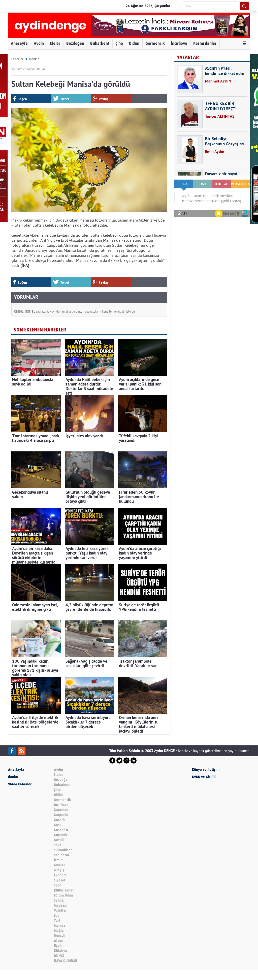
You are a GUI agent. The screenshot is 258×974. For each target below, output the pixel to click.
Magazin (60, 905)
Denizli (59, 936)
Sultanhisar (63, 850)
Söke (58, 845)
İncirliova (179, 43)
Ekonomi (61, 875)
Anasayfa (19, 43)
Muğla (59, 930)
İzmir (58, 860)
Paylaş (103, 99)
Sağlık (59, 900)
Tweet (64, 99)
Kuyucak (60, 835)
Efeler (55, 43)
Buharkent (99, 43)
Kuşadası (61, 830)
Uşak (58, 946)
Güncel (59, 865)
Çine (119, 43)
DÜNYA (59, 956)
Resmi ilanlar (204, 43)
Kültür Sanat (64, 890)
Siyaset (59, 880)
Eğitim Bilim (63, 895)
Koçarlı (59, 820)
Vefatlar (60, 910)
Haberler (17, 59)
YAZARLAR (188, 57)
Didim (134, 43)
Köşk (57, 825)
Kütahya (60, 951)
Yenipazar (61, 855)
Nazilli (59, 840)
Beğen (22, 99)
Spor (57, 885)
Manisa (34, 59)
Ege (56, 915)
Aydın (39, 43)
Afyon (58, 941)
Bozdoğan (75, 43)
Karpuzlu (61, 815)
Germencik (155, 43)
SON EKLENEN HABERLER (40, 330)
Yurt (57, 920)
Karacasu (61, 810)
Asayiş (59, 870)
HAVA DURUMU (65, 961)
